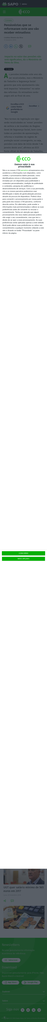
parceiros (24, 170)
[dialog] (23, 511)
